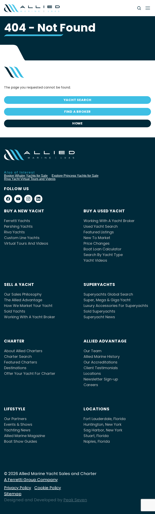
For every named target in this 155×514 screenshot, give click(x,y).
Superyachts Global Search (108, 294)
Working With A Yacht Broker (109, 220)
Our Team (93, 350)
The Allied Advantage (23, 299)
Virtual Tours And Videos (26, 243)
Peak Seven (75, 500)
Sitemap (12, 494)
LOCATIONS (97, 409)
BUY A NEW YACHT (24, 211)
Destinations (15, 367)
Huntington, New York (102, 424)
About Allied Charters (23, 350)
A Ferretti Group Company (31, 479)
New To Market (97, 237)
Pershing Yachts (18, 226)
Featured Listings (99, 232)
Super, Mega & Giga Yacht (107, 299)
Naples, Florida (97, 441)
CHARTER (14, 341)
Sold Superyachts (99, 311)
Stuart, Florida (96, 435)
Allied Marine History (102, 356)
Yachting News (17, 430)
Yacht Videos (95, 260)
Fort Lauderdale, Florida (105, 418)
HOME (77, 123)
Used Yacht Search (101, 226)
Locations (92, 373)
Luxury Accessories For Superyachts (116, 305)
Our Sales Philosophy (23, 294)
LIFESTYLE (14, 409)
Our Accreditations (100, 362)
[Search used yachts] (139, 8)
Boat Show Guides (20, 441)
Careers (91, 384)
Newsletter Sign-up (101, 379)
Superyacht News (99, 316)
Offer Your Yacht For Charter (29, 373)
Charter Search (18, 356)
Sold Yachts (14, 311)
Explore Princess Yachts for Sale (75, 175)
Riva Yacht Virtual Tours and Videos (30, 179)
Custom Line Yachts (22, 237)
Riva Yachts (14, 232)
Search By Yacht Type (103, 254)
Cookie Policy (47, 488)
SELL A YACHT (19, 284)
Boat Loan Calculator (102, 249)
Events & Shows (18, 424)
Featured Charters (20, 362)
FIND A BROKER (77, 111)
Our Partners (15, 418)
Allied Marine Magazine (24, 435)
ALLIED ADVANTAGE (105, 341)
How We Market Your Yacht (28, 305)
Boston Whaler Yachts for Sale (26, 175)
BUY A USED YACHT (104, 211)
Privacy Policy (17, 488)
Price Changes (97, 243)
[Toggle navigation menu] (148, 8)
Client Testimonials (101, 367)
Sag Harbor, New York (103, 430)
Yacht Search (78, 100)
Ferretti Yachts (17, 220)
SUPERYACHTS (99, 284)
